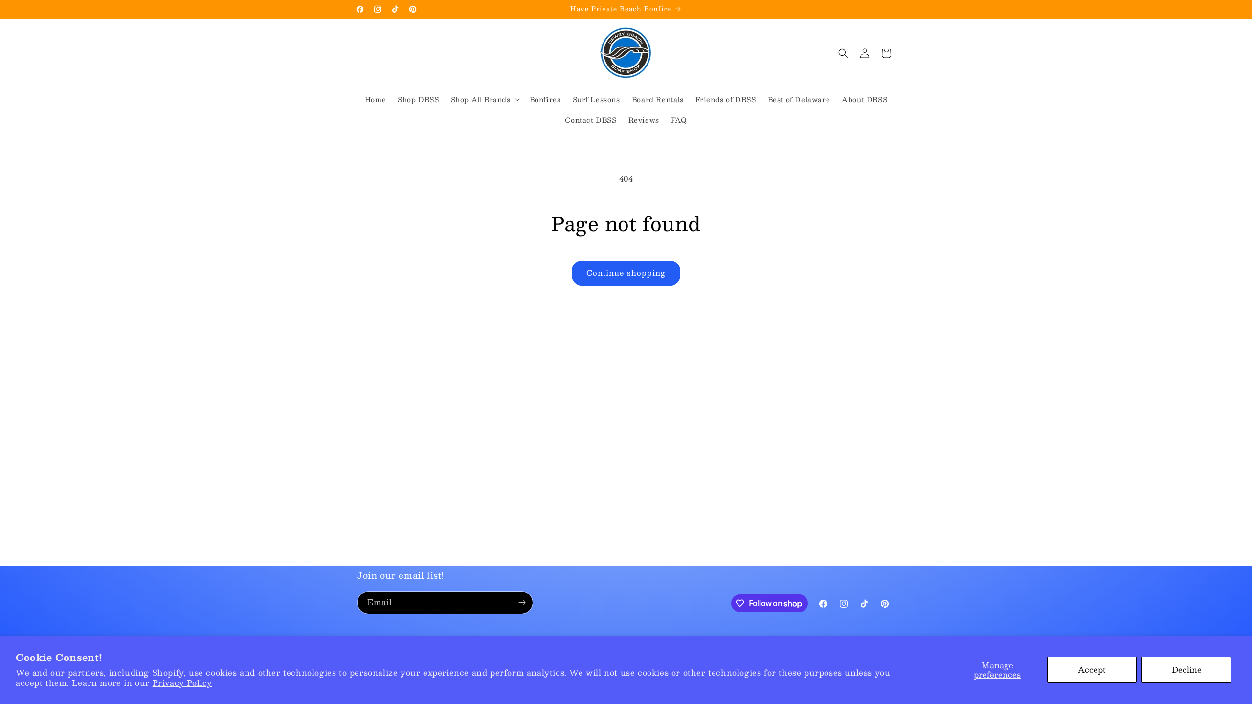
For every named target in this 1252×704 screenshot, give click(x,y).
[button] (484, 99)
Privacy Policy (182, 682)
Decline (1187, 669)
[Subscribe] (522, 602)
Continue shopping (626, 272)
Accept (1092, 669)
